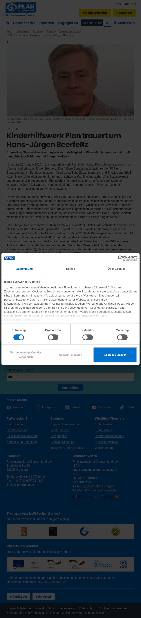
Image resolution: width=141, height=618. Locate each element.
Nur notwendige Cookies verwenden (26, 355)
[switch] (53, 337)
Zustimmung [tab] (24, 268)
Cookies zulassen (115, 354)
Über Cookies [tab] (116, 268)
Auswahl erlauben (70, 354)
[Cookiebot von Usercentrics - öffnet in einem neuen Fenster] (121, 258)
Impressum (31, 319)
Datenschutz (12, 319)
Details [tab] (70, 268)
